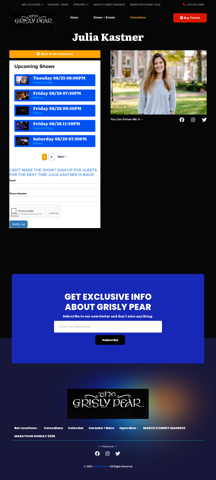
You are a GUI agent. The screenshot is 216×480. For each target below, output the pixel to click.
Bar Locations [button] (31, 4)
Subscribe (110, 340)
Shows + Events (104, 17)
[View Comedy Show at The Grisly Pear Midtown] (22, 95)
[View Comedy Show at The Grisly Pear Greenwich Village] (22, 80)
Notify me (18, 224)
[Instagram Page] (193, 120)
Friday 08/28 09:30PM (57, 108)
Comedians (138, 17)
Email (12, 180)
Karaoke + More (58, 4)
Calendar (76, 428)
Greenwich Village (43, 82)
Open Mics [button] (80, 4)
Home (74, 17)
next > (62, 157)
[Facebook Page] (182, 120)
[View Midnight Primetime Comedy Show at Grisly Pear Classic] (22, 126)
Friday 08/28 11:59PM (56, 123)
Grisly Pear (100, 466)
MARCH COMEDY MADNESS (109, 4)
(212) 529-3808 (195, 4)
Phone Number (18, 193)
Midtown (38, 97)
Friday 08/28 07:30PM (57, 93)
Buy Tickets (191, 18)
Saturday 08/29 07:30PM (60, 139)
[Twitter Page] (204, 120)
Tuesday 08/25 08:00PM (59, 78)
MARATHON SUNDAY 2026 (145, 4)
